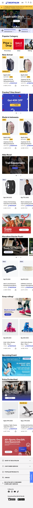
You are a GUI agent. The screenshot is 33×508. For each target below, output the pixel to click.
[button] (14, 26)
